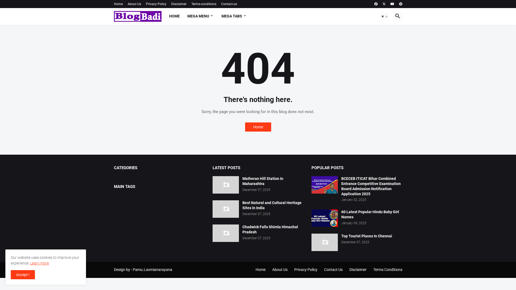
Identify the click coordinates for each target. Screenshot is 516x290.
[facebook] (376, 4)
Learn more (39, 263)
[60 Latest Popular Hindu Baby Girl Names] (324, 218)
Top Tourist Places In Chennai (366, 236)
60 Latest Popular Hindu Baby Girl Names (370, 214)
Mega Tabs (231, 16)
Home (118, 4)
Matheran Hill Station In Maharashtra (262, 181)
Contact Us (333, 269)
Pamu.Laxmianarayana (152, 269)
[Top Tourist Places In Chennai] (324, 242)
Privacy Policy (156, 4)
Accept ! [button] (23, 275)
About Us (134, 4)
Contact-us (229, 4)
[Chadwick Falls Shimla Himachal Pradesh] (226, 233)
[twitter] (384, 4)
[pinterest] (400, 4)
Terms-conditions (203, 4)
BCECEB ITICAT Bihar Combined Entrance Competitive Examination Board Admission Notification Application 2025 (371, 186)
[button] (384, 16)
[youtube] (392, 4)
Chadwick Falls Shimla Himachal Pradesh (270, 229)
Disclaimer (179, 4)
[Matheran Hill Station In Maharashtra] (226, 185)
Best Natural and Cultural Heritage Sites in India (272, 205)
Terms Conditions (387, 269)
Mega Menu (198, 16)
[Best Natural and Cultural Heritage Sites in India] (226, 209)
